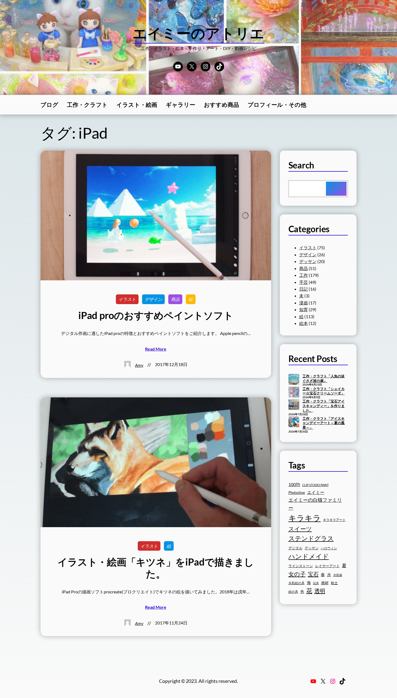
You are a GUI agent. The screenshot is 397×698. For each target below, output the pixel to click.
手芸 (303, 282)
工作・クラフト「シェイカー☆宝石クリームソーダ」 (323, 391)
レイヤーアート (327, 566)
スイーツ (300, 529)
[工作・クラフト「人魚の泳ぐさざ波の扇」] (293, 380)
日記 (303, 288)
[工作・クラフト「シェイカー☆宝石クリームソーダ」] (293, 392)
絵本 (303, 323)
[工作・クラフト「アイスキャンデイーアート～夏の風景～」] (293, 422)
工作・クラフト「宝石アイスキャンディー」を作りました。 (323, 405)
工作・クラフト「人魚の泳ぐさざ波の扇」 (323, 378)
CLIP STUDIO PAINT (315, 485)
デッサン (308, 261)
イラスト (127, 299)
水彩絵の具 (296, 583)
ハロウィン (329, 548)
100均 (294, 484)
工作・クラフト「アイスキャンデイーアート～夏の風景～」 (323, 423)
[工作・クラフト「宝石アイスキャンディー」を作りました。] (293, 405)
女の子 (297, 573)
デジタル (295, 548)
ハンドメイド (308, 556)
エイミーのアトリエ (199, 33)
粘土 (334, 583)
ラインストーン (300, 566)
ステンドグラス (311, 538)
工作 (303, 275)
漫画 (303, 302)
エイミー (315, 492)
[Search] (336, 189)
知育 (303, 309)
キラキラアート (334, 519)
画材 (325, 582)
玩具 (316, 583)
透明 (319, 590)
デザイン (153, 299)
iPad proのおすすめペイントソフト (155, 315)
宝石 (313, 574)
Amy (139, 365)
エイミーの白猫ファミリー (315, 504)
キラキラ (304, 518)
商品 (175, 299)
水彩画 (337, 575)
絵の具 (293, 591)
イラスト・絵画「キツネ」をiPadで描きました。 (156, 567)
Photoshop (296, 493)
